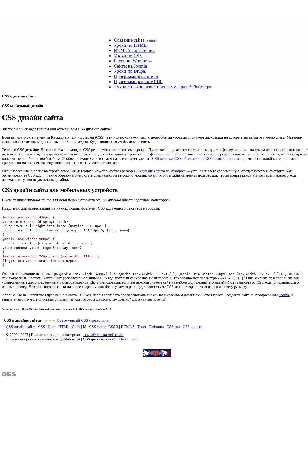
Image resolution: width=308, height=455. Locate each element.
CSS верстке (162, 158)
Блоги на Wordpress (133, 60)
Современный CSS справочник (83, 320)
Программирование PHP (138, 81)
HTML (63, 327)
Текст (141, 327)
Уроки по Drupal (130, 71)
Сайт (76, 327)
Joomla (284, 295)
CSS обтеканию (187, 158)
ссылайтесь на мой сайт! (103, 335)
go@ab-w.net (70, 339)
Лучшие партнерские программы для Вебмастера (162, 86)
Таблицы (156, 327)
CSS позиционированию (225, 158)
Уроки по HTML (130, 45)
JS (84, 327)
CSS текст (97, 327)
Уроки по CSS (128, 55)
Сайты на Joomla (130, 66)
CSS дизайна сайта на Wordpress (160, 171)
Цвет (52, 327)
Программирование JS (136, 76)
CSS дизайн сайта (20, 327)
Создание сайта (135, 40)
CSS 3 (113, 327)
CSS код (173, 327)
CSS (41, 327)
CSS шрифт (192, 327)
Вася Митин (29, 309)
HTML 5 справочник (134, 50)
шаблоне (103, 299)
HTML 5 (128, 327)
